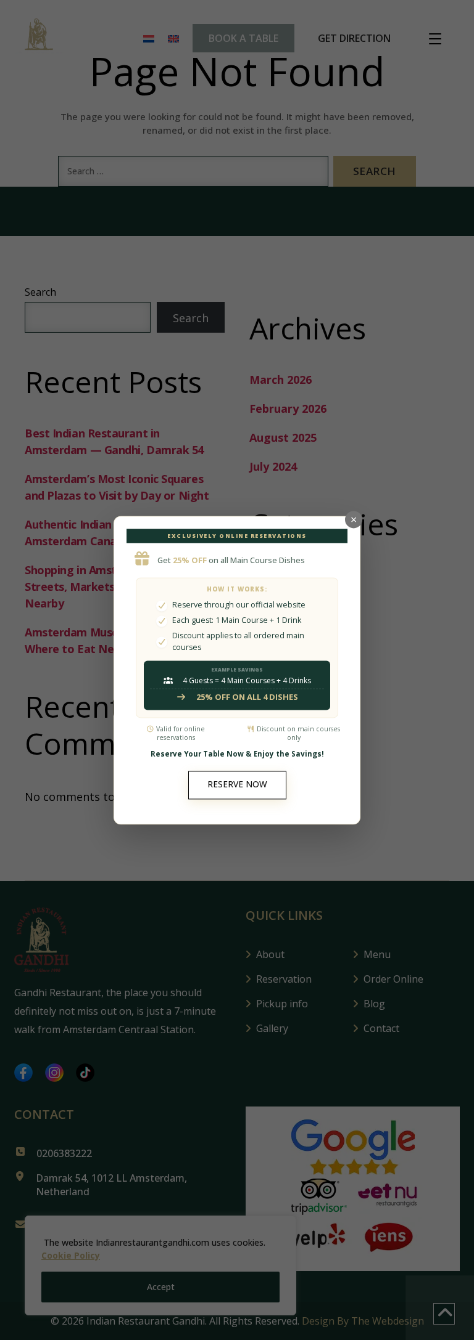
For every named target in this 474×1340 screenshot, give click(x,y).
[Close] (353, 519)
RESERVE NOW (237, 784)
